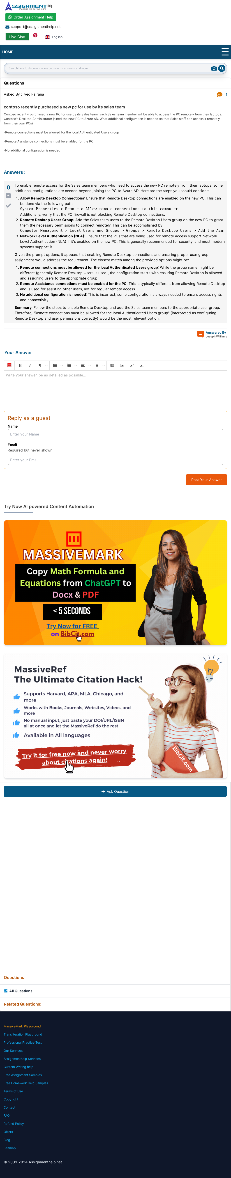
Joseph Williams (216, 336)
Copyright (11, 1099)
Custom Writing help (18, 1067)
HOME (7, 52)
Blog (7, 1140)
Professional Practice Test (23, 1042)
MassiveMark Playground (22, 1026)
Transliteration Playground (23, 1034)
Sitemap (10, 1148)
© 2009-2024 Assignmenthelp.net (33, 1162)
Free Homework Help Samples (26, 1083)
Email (12, 444)
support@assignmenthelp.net (36, 26)
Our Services (13, 1050)
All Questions (20, 991)
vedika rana (34, 94)
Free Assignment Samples (23, 1075)
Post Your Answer (206, 479)
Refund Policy (14, 1123)
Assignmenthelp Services (22, 1059)
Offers (8, 1132)
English (57, 37)
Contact (9, 1107)
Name (13, 426)
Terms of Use (13, 1091)
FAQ (7, 1115)
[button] (9, 365)
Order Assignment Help (33, 17)
